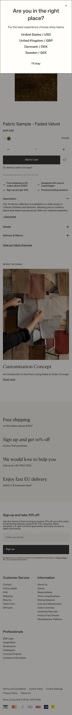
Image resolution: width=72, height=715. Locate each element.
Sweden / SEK (36, 53)
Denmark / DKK (36, 47)
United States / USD (36, 35)
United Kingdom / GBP (36, 41)
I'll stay (36, 63)
